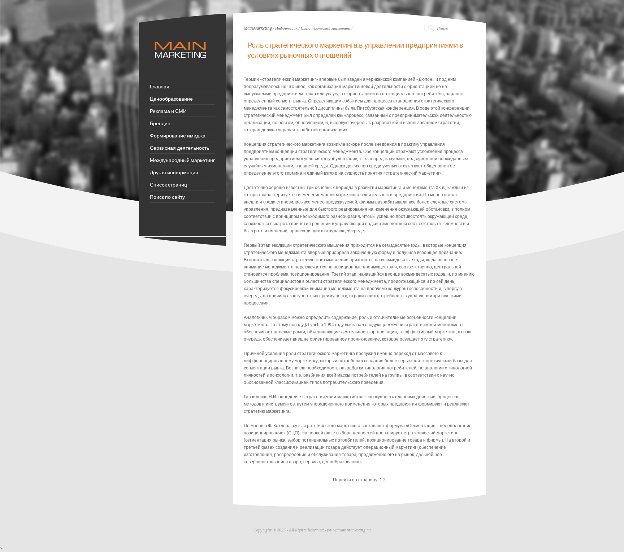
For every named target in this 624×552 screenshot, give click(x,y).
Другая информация (174, 172)
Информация (286, 28)
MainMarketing (258, 28)
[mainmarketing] (181, 61)
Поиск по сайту (167, 196)
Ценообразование (171, 98)
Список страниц (168, 184)
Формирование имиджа (177, 135)
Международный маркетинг (182, 159)
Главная (159, 86)
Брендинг (161, 123)
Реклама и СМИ (168, 110)
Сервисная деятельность (179, 147)
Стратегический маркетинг (325, 28)
